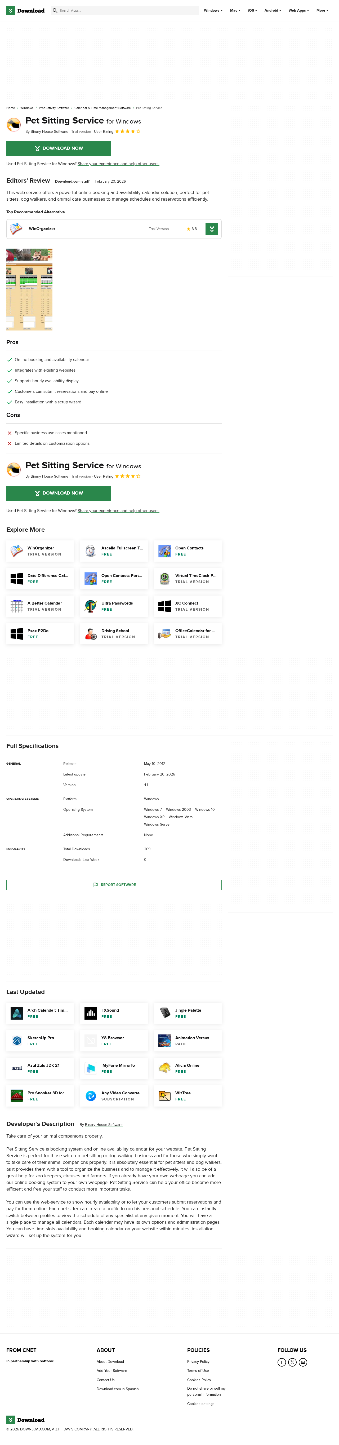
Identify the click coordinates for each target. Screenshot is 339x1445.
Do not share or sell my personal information (206, 1391)
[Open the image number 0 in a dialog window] (29, 289)
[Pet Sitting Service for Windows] (13, 124)
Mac (233, 10)
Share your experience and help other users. (118, 163)
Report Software (118, 885)
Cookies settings (201, 1403)
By (46, 131)
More (320, 10)
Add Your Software (112, 1370)
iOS (251, 10)
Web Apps (297, 10)
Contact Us (106, 1379)
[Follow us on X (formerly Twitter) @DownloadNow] (292, 1362)
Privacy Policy (198, 1361)
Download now (63, 148)
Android (271, 10)
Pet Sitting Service (83, 120)
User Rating (103, 131)
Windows (212, 10)
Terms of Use (198, 1370)
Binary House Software (104, 1124)
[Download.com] (25, 10)
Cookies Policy (199, 1379)
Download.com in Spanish (118, 1389)
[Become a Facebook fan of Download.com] (282, 1362)
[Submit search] (55, 10)
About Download (110, 1361)
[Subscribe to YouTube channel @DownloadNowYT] (303, 1362)
